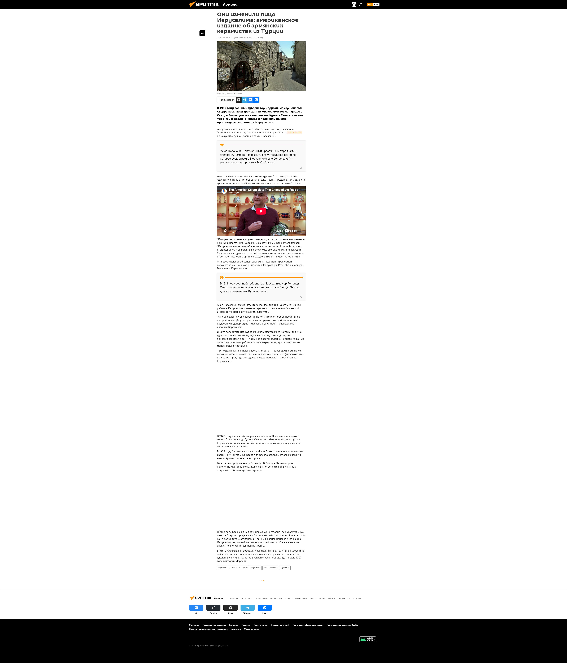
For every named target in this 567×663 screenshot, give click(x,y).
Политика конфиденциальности (308, 625)
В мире (288, 598)
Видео (341, 598)
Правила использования (214, 625)
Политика (276, 598)
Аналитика (301, 598)
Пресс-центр (354, 598)
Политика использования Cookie (342, 625)
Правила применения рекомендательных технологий (215, 629)
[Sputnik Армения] (205, 8)
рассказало (295, 132)
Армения (246, 598)
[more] (301, 168)
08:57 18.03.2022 (225, 37)
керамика (222, 568)
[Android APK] (368, 639)
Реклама (246, 625)
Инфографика (327, 598)
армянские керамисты (239, 568)
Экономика (260, 598)
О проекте (194, 625)
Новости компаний (280, 625)
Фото (313, 598)
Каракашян (255, 568)
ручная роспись (270, 568)
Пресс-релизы (261, 625)
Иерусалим (284, 568)
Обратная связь (251, 629)
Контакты (233, 625)
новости (233, 598)
